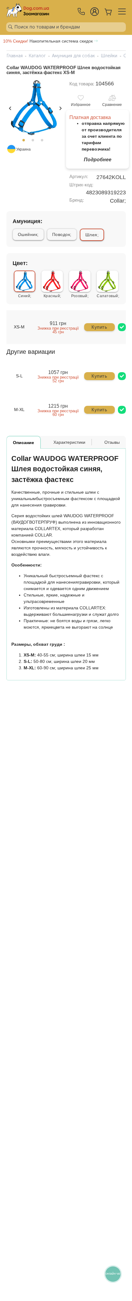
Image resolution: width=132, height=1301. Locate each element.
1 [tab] (25, 142)
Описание (23, 442)
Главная (14, 55)
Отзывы (112, 442)
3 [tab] (44, 142)
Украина (23, 149)
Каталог (37, 55)
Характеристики (69, 442)
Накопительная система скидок (48, 41)
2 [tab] (35, 142)
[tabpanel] (34, 108)
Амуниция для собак (73, 55)
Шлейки (109, 55)
